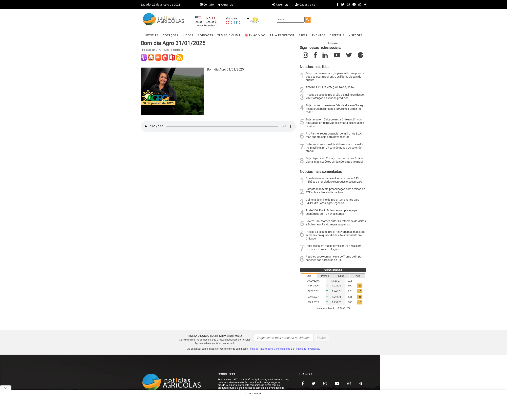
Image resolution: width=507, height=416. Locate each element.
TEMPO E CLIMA (229, 35)
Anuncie (227, 4)
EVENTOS (319, 35)
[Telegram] (364, 4)
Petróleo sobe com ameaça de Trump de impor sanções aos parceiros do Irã (334, 258)
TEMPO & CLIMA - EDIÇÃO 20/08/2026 (330, 87)
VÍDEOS (188, 35)
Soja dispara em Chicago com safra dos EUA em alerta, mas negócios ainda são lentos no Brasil (335, 160)
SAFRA (303, 35)
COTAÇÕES (170, 35)
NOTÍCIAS (151, 35)
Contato (208, 4)
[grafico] (359, 285)
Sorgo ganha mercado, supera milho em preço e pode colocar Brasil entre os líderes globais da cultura (335, 77)
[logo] (175, 382)
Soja (309, 276)
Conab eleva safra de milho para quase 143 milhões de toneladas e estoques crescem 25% (334, 180)
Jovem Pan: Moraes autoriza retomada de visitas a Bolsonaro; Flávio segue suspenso (336, 222)
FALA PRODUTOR (282, 35)
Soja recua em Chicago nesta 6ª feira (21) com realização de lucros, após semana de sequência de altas (335, 123)
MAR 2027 (313, 302)
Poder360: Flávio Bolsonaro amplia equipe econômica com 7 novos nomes (331, 212)
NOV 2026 (313, 291)
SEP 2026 (313, 285)
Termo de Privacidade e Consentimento (269, 348)
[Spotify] (360, 55)
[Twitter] (341, 4)
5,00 (350, 285)
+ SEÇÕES (355, 35)
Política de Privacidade (307, 348)
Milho (341, 276)
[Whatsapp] (358, 4)
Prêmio (325, 276)
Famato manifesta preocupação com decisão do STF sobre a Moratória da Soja (335, 190)
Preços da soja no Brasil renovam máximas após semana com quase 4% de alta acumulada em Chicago (335, 235)
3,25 (350, 296)
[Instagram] (347, 4)
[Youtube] (353, 4)
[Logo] (163, 19)
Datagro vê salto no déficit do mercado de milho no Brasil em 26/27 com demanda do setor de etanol (335, 148)
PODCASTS (205, 35)
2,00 (350, 302)
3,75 (350, 291)
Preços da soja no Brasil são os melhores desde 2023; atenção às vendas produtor (335, 96)
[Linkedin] (325, 55)
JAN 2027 (313, 296)
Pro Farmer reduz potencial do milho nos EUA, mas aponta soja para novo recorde (334, 135)
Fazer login (282, 4)
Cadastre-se (307, 4)
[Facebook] (336, 4)
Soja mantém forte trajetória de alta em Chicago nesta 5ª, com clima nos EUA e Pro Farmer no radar (335, 109)
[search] (308, 20)
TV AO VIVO (257, 35)
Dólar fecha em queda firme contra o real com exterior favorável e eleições (333, 247)
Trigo (357, 276)
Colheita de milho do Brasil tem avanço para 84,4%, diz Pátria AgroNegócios (332, 201)
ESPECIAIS (337, 35)
